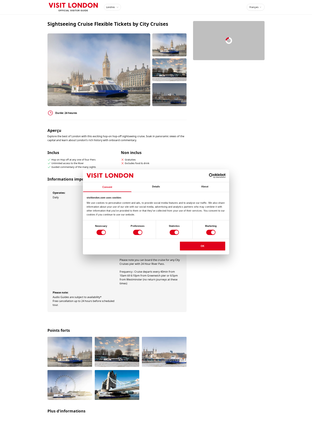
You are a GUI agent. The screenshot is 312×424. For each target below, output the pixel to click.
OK (202, 246)
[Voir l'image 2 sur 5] (117, 352)
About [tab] (204, 186)
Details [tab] (156, 186)
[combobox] (256, 7)
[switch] (137, 232)
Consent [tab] (107, 187)
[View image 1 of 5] (169, 44)
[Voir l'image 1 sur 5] (69, 352)
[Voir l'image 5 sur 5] (117, 385)
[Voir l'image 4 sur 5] (69, 385)
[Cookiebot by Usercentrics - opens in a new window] (211, 175)
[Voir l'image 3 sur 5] (164, 352)
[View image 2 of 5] (169, 69)
